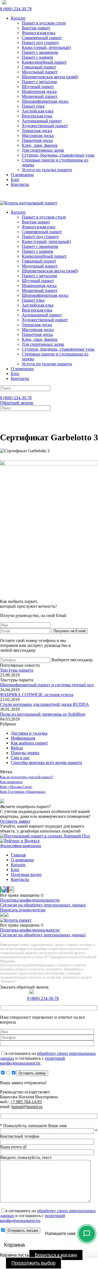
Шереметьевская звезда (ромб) (50, 76)
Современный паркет (42, 37)
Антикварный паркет (42, 121)
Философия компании (20, 845)
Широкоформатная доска (45, 101)
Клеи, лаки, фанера (39, 145)
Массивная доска (38, 135)
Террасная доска (37, 130)
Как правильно (11, 782)
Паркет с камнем (37, 57)
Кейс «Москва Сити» (16, 787)
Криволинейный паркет (44, 62)
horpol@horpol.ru (26, 1106)
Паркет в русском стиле (44, 23)
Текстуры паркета (16, 670)
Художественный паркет (45, 125)
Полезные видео (26, 874)
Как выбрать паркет (29, 743)
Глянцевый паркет (39, 67)
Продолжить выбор (33, 1263)
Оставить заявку (15, 821)
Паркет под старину (40, 42)
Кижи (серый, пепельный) (46, 47)
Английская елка (37, 111)
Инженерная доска (39, 91)
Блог (15, 179)
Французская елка (38, 32)
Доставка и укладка (29, 733)
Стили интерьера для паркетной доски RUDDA (44, 704)
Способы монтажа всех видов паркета (46, 762)
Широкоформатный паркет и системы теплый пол (47, 684)
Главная (18, 855)
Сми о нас (20, 757)
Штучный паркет (38, 86)
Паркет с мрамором (40, 52)
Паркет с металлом (39, 81)
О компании (22, 174)
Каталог (18, 18)
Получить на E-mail (69, 631)
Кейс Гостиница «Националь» (23, 792)
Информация (23, 738)
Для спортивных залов (43, 150)
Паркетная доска (37, 140)
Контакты (20, 184)
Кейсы (17, 748)
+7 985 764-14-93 (26, 1101)
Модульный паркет (39, 72)
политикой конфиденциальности (32, 1060)
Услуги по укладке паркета (47, 169)
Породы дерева (25, 752)
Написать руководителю (22, 910)
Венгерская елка (37, 116)
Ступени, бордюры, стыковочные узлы (58, 155)
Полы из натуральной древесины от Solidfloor (42, 714)
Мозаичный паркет (39, 96)
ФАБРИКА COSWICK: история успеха (36, 694)
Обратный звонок (16, 402)
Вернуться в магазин (56, 1255)
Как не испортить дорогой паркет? (26, 777)
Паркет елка (33, 106)
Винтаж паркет (36, 28)
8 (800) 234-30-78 (16, 9)
